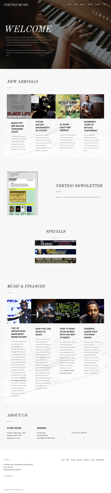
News (75, 4)
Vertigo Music (15, 5)
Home (69, 4)
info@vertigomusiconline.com (12, 469)
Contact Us (86, 460)
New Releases (100, 460)
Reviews (82, 4)
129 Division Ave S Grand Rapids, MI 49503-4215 (18, 464)
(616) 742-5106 (8, 467)
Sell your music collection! (79, 432)
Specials (90, 4)
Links (104, 4)
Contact (97, 4)
